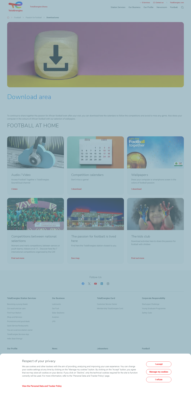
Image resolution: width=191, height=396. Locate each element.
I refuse (158, 379)
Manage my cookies (158, 372)
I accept (159, 364)
